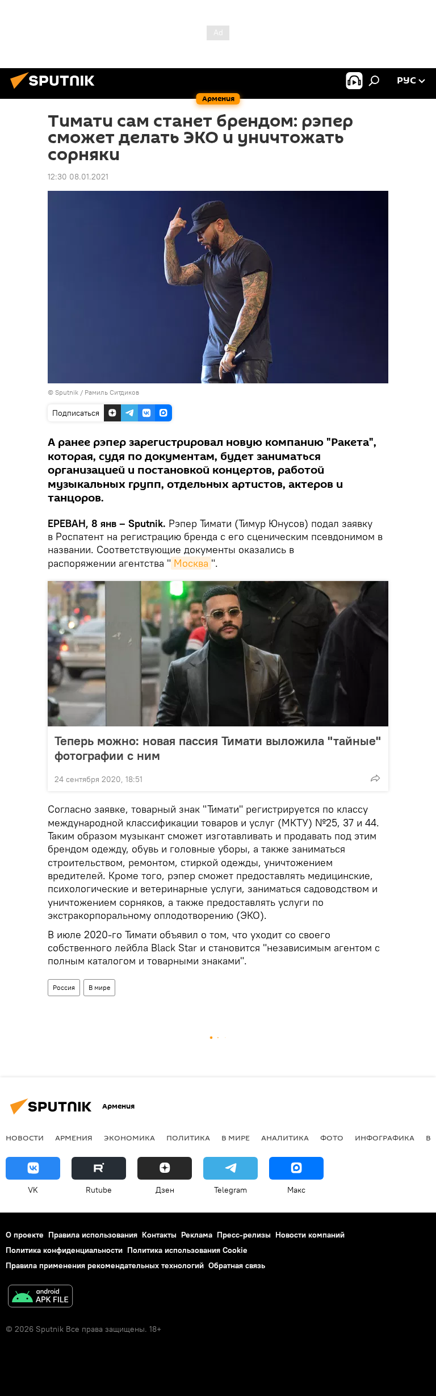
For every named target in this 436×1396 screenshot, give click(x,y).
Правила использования (92, 1235)
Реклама (196, 1235)
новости (25, 1137)
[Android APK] (40, 1297)
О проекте (25, 1235)
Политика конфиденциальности (64, 1250)
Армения (74, 1137)
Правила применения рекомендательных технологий (105, 1265)
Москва (191, 563)
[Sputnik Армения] (56, 90)
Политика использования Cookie (187, 1250)
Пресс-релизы (244, 1235)
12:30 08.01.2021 (78, 177)
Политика (188, 1137)
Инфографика (384, 1137)
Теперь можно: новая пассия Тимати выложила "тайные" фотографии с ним (217, 748)
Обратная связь (236, 1265)
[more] (375, 778)
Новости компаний (310, 1235)
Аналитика (285, 1137)
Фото (331, 1137)
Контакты (159, 1235)
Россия (64, 987)
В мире (99, 987)
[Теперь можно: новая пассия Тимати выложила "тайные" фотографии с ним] (218, 653)
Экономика (129, 1137)
